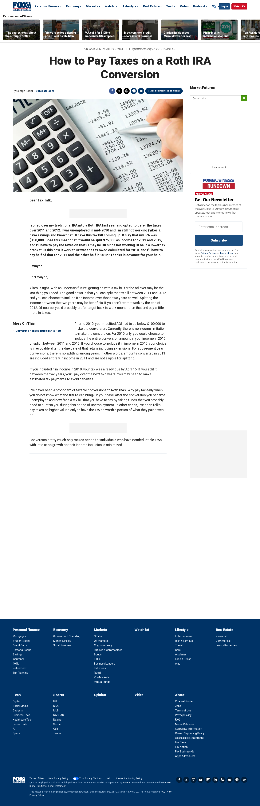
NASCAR (58, 715)
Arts (177, 663)
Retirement (19, 668)
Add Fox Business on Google (165, 91)
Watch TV (239, 6)
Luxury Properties (226, 645)
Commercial (223, 640)
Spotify (237, 780)
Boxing (57, 719)
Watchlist (112, 6)
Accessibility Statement (189, 737)
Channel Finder (184, 701)
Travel (179, 645)
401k (16, 663)
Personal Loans (22, 649)
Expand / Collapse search (215, 6)
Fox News (181, 742)
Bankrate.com (45, 90)
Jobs (178, 705)
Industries (100, 668)
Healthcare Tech (22, 719)
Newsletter (230, 780)
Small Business (62, 645)
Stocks (98, 636)
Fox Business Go (185, 751)
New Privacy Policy (58, 778)
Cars (178, 649)
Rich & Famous (184, 640)
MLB (56, 710)
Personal (221, 636)
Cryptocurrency (103, 645)
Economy (72, 6)
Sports (58, 695)
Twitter (119, 91)
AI (14, 728)
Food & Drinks (183, 659)
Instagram (194, 780)
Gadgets (18, 710)
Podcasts (200, 6)
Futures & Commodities (108, 649)
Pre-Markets (101, 677)
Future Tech (20, 724)
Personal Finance (47, 6)
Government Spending (66, 636)
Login (224, 6)
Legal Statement (57, 786)
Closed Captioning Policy (189, 733)
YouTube (201, 780)
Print (134, 91)
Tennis (57, 733)
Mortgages (19, 636)
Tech (169, 6)
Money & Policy (62, 640)
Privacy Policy (208, 253)
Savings (17, 654)
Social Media (20, 705)
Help (109, 778)
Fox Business (22, 6)
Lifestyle (129, 6)
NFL (55, 701)
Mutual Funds (102, 681)
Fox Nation (181, 746)
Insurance (19, 659)
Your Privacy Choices (90, 778)
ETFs (97, 659)
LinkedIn (215, 780)
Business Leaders (104, 663)
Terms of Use (227, 253)
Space (16, 733)
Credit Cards (20, 645)
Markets (92, 6)
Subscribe (219, 240)
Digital (16, 701)
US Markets (101, 640)
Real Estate (151, 6)
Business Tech (21, 715)
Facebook (112, 91)
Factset (127, 782)
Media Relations (184, 724)
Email (141, 91)
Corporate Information (188, 728)
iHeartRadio (244, 780)
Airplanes (181, 654)
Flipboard (208, 780)
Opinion (100, 695)
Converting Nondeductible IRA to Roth (38, 330)
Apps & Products (185, 756)
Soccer (57, 724)
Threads (127, 91)
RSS (222, 780)
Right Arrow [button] (253, 30)
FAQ (177, 719)
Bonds (98, 654)
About (179, 695)
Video (184, 6)
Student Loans (21, 640)
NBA (56, 705)
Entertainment (184, 636)
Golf (55, 728)
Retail (97, 672)
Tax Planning (20, 672)
